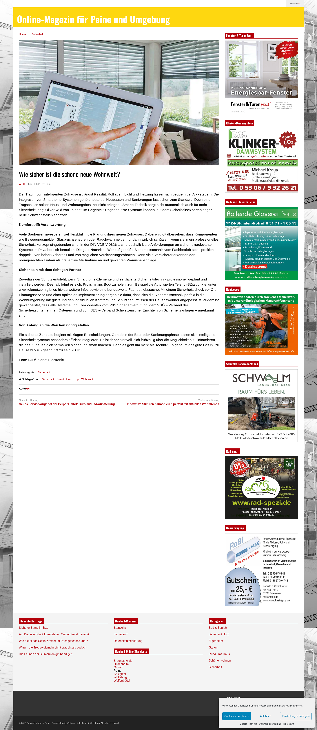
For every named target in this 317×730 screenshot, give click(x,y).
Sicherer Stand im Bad (33, 627)
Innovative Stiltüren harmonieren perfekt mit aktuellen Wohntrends (173, 404)
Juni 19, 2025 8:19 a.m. (39, 184)
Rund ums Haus (219, 654)
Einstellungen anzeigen (295, 716)
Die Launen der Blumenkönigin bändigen (45, 654)
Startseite (120, 627)
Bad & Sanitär (218, 627)
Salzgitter (120, 673)
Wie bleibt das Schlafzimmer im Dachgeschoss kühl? (53, 640)
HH (23, 184)
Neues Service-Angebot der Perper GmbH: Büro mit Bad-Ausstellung (67, 404)
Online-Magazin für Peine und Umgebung (93, 19)
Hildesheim (121, 664)
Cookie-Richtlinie (248, 724)
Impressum (288, 724)
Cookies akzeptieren (236, 716)
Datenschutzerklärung (270, 724)
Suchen (294, 3)
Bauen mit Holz (219, 634)
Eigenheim (216, 640)
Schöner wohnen (220, 660)
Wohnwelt (87, 379)
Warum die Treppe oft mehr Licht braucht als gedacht (53, 647)
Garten (213, 647)
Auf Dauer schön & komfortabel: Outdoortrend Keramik (54, 634)
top (77, 379)
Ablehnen (265, 716)
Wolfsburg (120, 677)
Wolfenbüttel (122, 680)
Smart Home (64, 379)
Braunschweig (123, 660)
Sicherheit (44, 372)
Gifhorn (118, 667)
